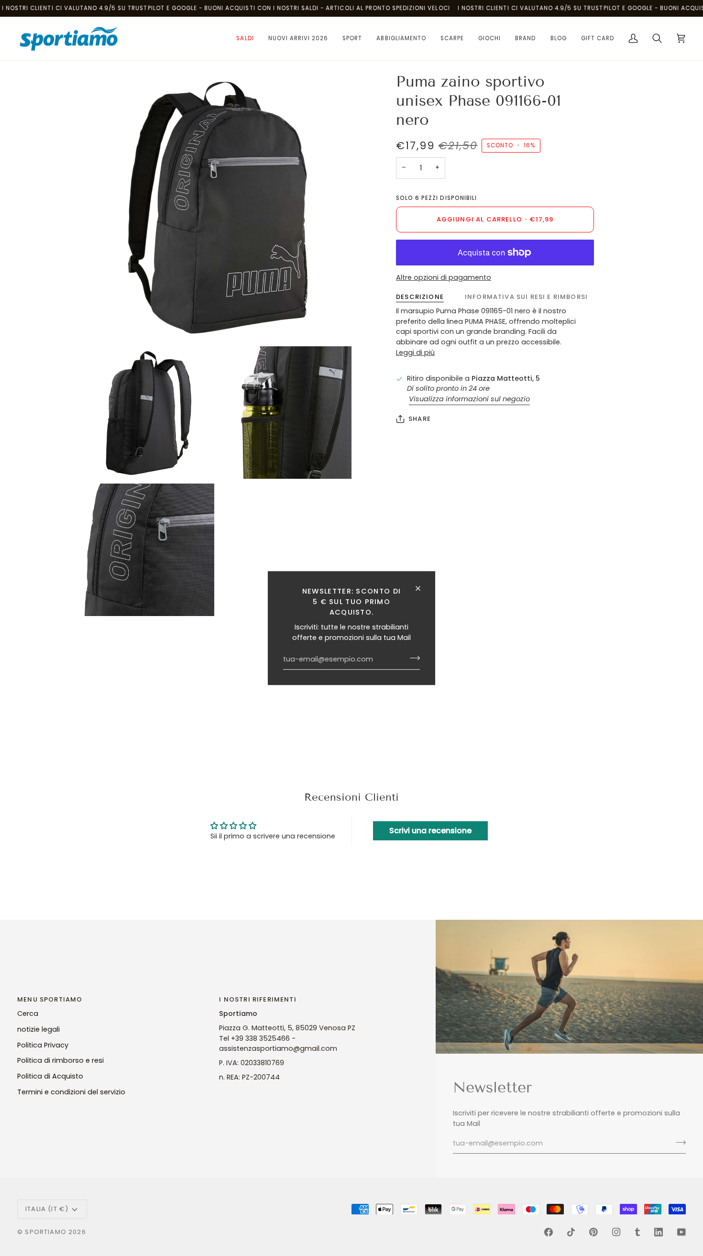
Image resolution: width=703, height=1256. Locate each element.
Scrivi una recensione (430, 830)
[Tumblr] (637, 1232)
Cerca (27, 1013)
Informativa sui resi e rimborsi (526, 296)
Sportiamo (45, 1231)
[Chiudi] (422, 588)
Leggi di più (415, 352)
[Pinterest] (593, 1232)
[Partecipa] (412, 658)
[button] (245, 39)
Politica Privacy (42, 1045)
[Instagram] (616, 1232)
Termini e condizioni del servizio (71, 1092)
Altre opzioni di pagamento (443, 277)
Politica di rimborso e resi (60, 1060)
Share (419, 418)
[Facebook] (548, 1232)
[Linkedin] (658, 1232)
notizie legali (38, 1029)
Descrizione (420, 296)
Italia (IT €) (46, 1208)
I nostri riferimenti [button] (257, 999)
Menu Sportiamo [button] (49, 999)
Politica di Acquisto (50, 1076)
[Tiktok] (571, 1232)
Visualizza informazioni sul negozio (469, 399)
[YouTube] (681, 1232)
